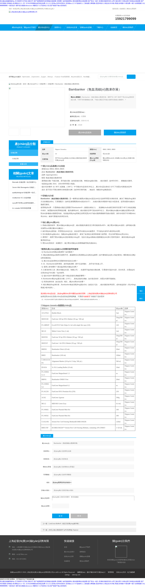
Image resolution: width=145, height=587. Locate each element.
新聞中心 (57, 27)
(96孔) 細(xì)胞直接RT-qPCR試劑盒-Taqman (63, 530)
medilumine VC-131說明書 (21, 198)
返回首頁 (115, 9)
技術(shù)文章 (72, 27)
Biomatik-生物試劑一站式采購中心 (24, 182)
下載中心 (99, 27)
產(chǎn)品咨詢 (84, 132)
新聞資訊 (83, 552)
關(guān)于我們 (30, 27)
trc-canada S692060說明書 (21, 208)
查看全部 (23, 164)
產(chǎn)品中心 (44, 27)
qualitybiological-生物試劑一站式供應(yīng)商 (24, 192)
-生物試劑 (50, 84)
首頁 (24, 84)
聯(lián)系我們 (131, 9)
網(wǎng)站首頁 (17, 28)
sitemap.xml (76, 575)
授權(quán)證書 (86, 27)
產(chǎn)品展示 (69, 552)
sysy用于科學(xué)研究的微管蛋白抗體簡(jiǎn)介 (24, 203)
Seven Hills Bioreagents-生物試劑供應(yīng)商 (24, 187)
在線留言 (123, 9)
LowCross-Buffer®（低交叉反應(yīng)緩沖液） (64, 523)
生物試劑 (43, 84)
